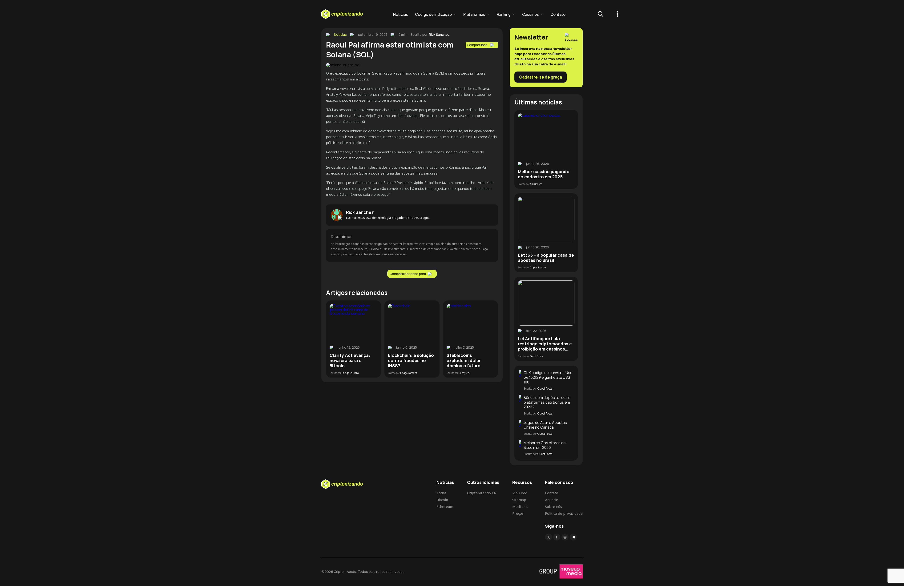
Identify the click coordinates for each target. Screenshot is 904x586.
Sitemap (519, 499)
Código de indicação (433, 14)
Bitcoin (442, 499)
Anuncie (551, 499)
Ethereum (444, 506)
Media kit (520, 506)
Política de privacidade (564, 513)
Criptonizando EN (482, 492)
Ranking (504, 14)
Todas (441, 492)
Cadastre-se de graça (540, 77)
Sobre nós (553, 506)
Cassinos (530, 14)
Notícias (400, 14)
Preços (518, 513)
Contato (557, 14)
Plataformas (474, 14)
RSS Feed (519, 492)
